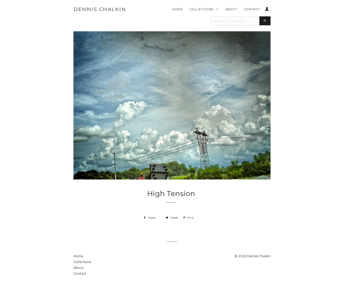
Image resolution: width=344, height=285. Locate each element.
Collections (202, 9)
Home (177, 9)
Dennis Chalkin (99, 9)
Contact (252, 9)
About (231, 9)
